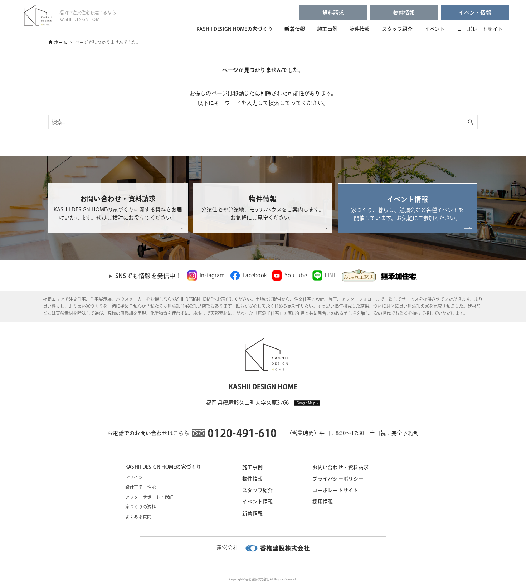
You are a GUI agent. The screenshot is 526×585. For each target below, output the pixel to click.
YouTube (295, 275)
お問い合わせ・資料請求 (340, 467)
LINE (330, 275)
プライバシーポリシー (338, 478)
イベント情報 (474, 12)
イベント (434, 28)
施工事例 (327, 28)
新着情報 (294, 28)
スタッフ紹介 (397, 28)
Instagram (212, 275)
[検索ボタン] (470, 122)
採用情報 (322, 501)
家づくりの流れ (140, 506)
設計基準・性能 (140, 487)
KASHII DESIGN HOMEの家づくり (234, 28)
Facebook (255, 275)
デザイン (134, 477)
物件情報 (404, 12)
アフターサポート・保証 (149, 497)
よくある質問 (138, 517)
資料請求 (333, 12)
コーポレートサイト (480, 28)
